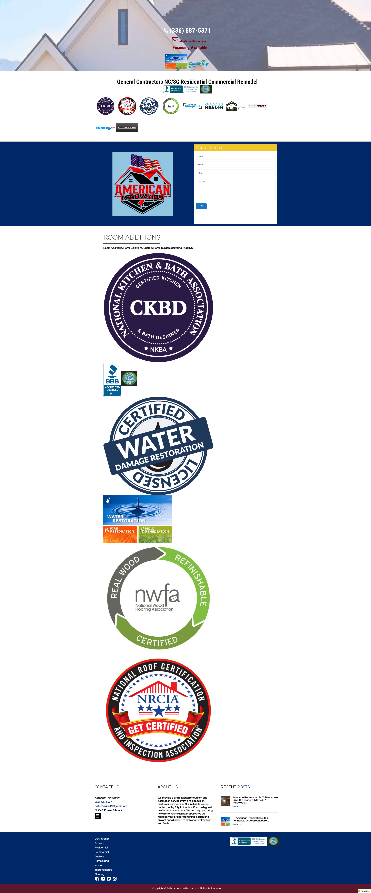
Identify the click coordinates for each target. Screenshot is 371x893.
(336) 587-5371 (190, 30)
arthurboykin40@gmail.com (192, 41)
